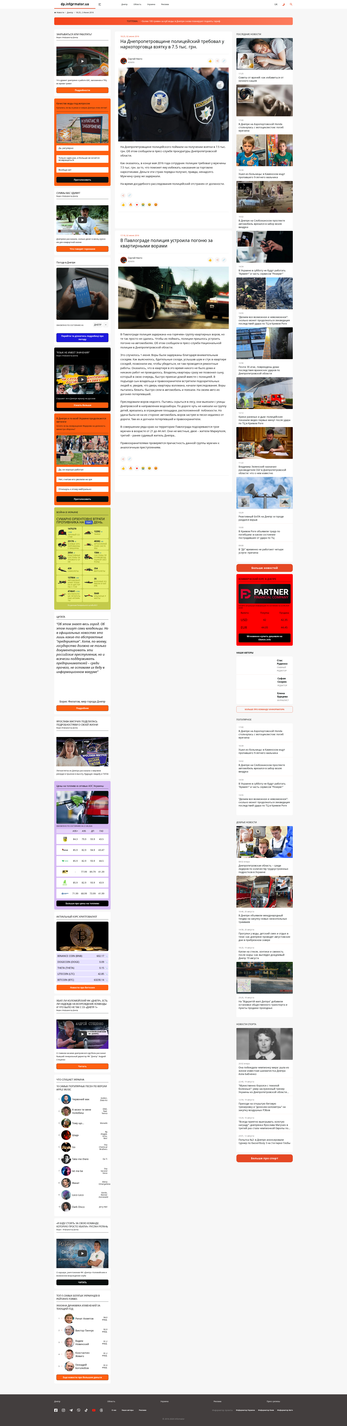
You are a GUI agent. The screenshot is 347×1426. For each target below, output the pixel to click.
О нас (114, 1410)
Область (137, 4)
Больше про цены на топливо (82, 903)
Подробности (82, 90)
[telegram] (71, 1410)
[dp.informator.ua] (74, 4)
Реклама (165, 4)
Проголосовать (82, 179)
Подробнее (82, 708)
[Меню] (99, 4)
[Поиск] (291, 4)
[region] (82, 332)
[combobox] (100, 324)
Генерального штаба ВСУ (87, 605)
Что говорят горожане (82, 248)
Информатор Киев (266, 1410)
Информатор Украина (245, 1410)
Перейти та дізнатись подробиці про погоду (82, 338)
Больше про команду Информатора (264, 709)
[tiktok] (86, 1410)
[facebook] (55, 1410)
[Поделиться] (217, 61)
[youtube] (93, 1410)
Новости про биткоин (82, 987)
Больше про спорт (264, 1158)
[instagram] (63, 1410)
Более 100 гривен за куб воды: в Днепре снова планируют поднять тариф (181, 21)
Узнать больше (82, 405)
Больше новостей (264, 568)
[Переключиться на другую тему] (283, 4)
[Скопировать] (224, 61)
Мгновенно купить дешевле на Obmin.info (264, 638)
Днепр (124, 4)
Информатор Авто (285, 1410)
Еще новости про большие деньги (82, 1377)
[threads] (101, 1410)
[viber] (78, 1410)
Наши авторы (128, 1410)
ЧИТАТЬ (82, 1282)
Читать (82, 1066)
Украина (151, 4)
